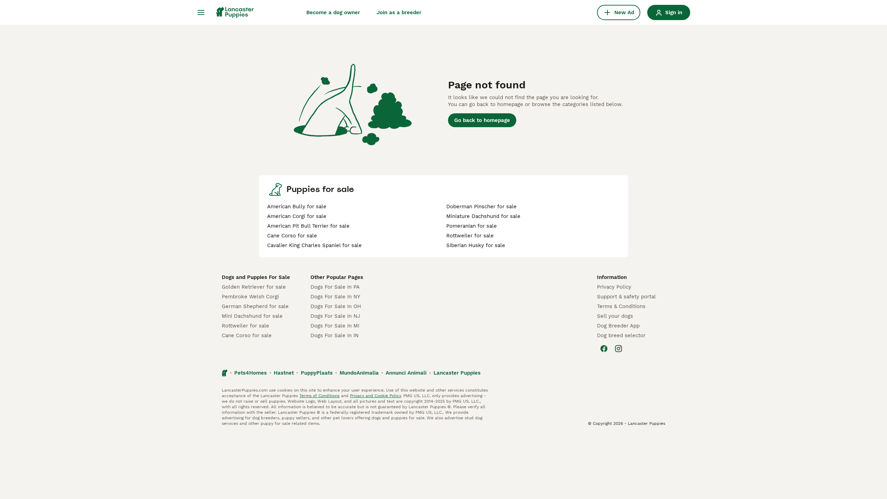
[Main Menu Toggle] (201, 12)
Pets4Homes (250, 373)
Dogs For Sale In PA (335, 287)
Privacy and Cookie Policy (375, 395)
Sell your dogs (615, 316)
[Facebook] (604, 349)
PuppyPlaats (317, 373)
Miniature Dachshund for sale (483, 216)
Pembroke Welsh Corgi (250, 297)
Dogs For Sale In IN (334, 335)
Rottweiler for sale (470, 236)
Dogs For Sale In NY (335, 297)
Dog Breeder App (618, 326)
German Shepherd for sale (255, 306)
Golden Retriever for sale (254, 287)
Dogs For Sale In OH (335, 306)
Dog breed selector (621, 335)
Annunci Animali (406, 373)
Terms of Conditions (319, 395)
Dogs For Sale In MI (334, 326)
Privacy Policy (614, 287)
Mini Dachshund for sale (252, 316)
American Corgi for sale (296, 216)
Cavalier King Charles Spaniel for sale (314, 245)
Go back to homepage (482, 120)
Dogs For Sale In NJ (335, 316)
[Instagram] (618, 349)
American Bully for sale (296, 206)
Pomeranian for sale (471, 226)
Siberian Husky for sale (475, 245)
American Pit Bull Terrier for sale (308, 226)
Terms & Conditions (621, 306)
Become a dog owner (333, 12)
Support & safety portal (626, 297)
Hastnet (284, 373)
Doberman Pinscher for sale (481, 206)
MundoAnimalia (359, 373)
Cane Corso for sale (292, 236)
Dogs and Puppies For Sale (256, 277)
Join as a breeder (399, 12)
